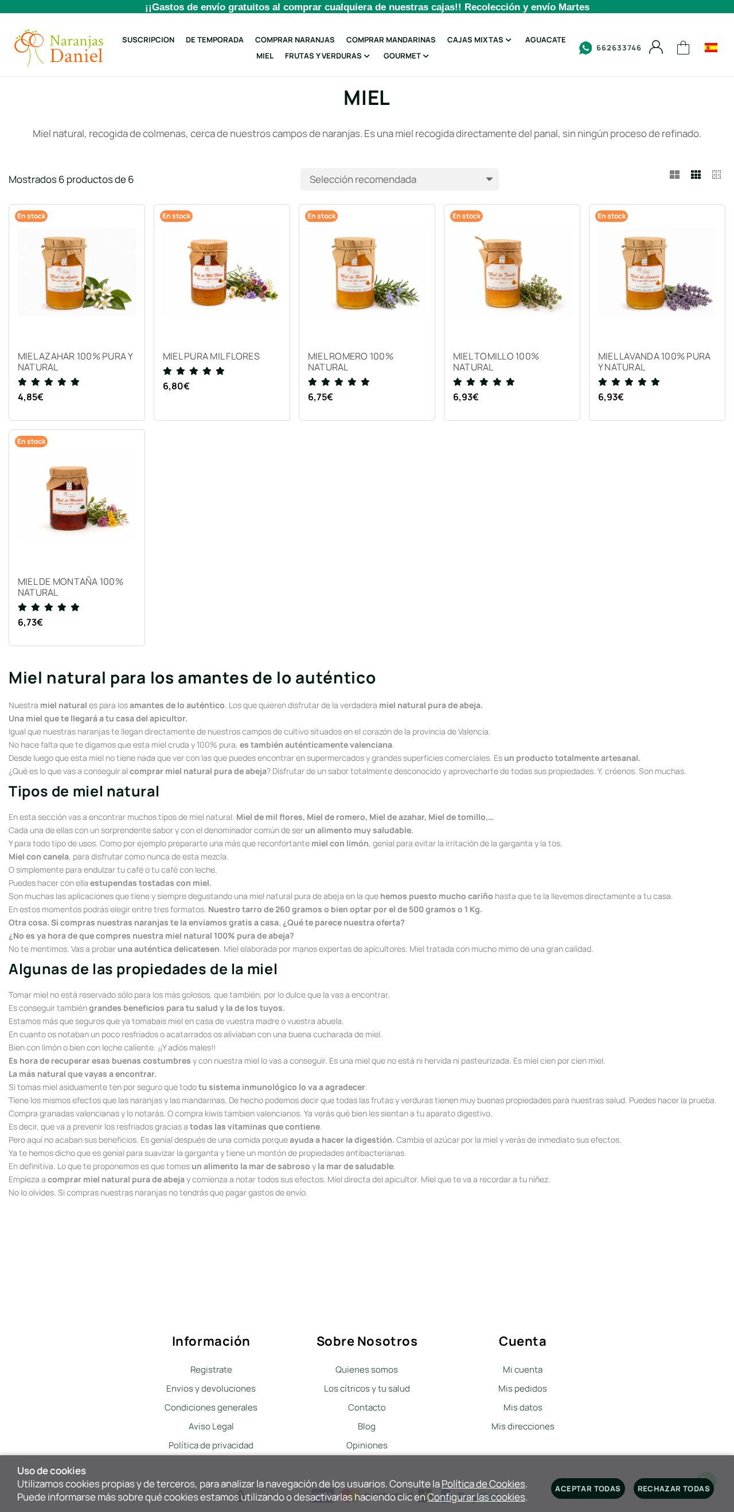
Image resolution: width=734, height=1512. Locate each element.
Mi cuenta (522, 1369)
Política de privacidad (211, 1445)
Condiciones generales (211, 1407)
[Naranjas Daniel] (59, 47)
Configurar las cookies (476, 1496)
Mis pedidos (522, 1388)
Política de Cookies (483, 1483)
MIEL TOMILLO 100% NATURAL (496, 362)
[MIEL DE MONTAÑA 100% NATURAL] (77, 498)
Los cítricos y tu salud (367, 1388)
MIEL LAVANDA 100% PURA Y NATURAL (654, 362)
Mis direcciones (523, 1426)
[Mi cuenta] (656, 47)
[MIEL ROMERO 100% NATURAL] (367, 272)
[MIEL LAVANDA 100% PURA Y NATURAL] (657, 272)
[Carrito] (683, 48)
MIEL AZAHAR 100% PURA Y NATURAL (75, 362)
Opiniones (367, 1445)
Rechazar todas (674, 1488)
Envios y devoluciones (211, 1388)
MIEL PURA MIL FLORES (211, 356)
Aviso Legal (211, 1426)
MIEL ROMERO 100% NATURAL (350, 362)
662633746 (619, 47)
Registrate (211, 1369)
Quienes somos (366, 1369)
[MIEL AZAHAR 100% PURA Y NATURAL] (77, 272)
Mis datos (522, 1407)
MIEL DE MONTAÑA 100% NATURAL (70, 587)
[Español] (711, 47)
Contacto (367, 1407)
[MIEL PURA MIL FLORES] (222, 272)
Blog (367, 1426)
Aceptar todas (587, 1488)
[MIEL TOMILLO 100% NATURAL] (512, 272)
